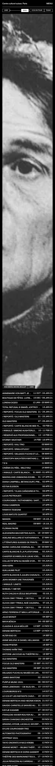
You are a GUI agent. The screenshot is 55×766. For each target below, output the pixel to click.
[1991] (12, 10)
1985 (6, 10)
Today (48, 10)
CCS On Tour (37, 10)
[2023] (28, 10)
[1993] (13, 10)
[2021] (27, 10)
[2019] (26, 10)
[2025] (29, 10)
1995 (32, 387)
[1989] (11, 10)
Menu (49, 3)
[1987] (10, 10)
